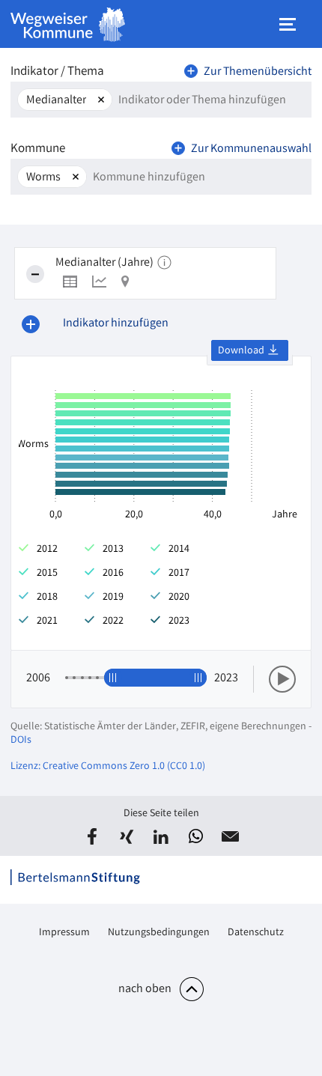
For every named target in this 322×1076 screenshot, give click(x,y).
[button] (92, 836)
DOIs (20, 740)
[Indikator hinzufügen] (31, 324)
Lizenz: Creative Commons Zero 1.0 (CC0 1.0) (107, 766)
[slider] (113, 678)
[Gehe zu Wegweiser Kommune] (68, 24)
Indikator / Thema (57, 72)
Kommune (37, 149)
